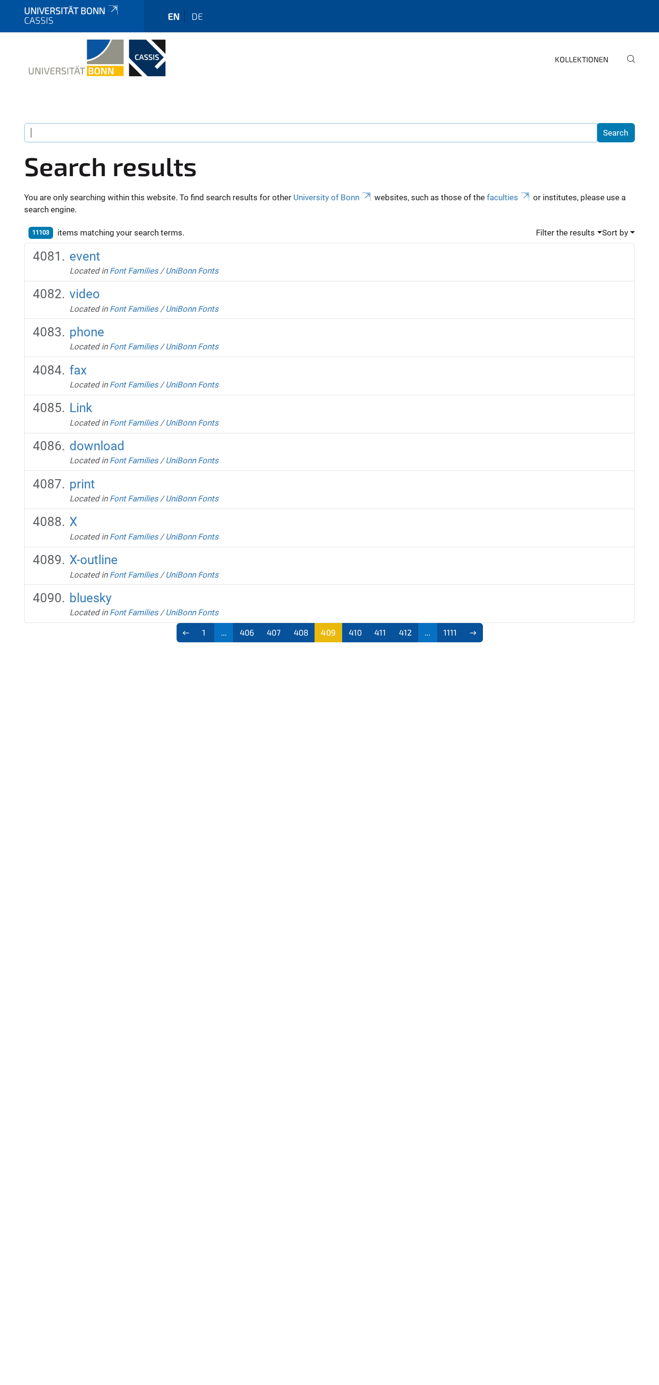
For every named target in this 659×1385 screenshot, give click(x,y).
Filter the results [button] (565, 232)
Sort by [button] (615, 232)
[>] (473, 632)
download (96, 446)
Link (80, 408)
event (84, 256)
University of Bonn (326, 197)
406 (247, 632)
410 (355, 632)
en (173, 16)
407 (274, 632)
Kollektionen (581, 59)
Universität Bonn (64, 10)
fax (78, 370)
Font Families (134, 271)
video (84, 294)
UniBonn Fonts (192, 271)
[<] (186, 632)
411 (380, 632)
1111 (450, 632)
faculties (502, 197)
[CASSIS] (94, 58)
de (197, 16)
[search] (627, 65)
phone (86, 332)
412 (405, 632)
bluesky (90, 598)
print (82, 484)
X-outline (93, 560)
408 (301, 632)
